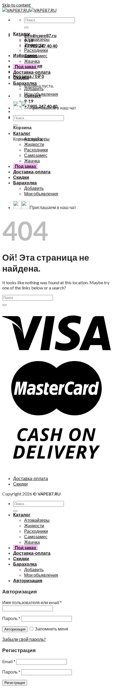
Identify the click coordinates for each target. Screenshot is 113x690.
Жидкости (34, 44)
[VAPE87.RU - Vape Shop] (29, 10)
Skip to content (16, 4)
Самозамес (35, 55)
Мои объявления (41, 94)
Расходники (36, 50)
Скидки (21, 77)
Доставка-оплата (31, 72)
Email (8, 661)
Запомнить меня (51, 628)
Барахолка (25, 83)
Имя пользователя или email (32, 602)
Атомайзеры (37, 39)
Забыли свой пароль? (24, 639)
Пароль (11, 618)
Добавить (34, 88)
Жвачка (32, 61)
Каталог (21, 33)
